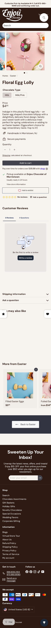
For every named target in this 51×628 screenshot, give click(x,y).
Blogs (5, 532)
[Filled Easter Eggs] (20, 388)
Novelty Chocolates (12, 510)
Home (5, 76)
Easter (13, 76)
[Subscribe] (40, 477)
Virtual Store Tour (11, 535)
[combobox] (25, 25)
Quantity (6, 144)
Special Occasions (11, 513)
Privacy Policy (9, 550)
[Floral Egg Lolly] (20, 335)
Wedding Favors (10, 517)
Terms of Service (10, 554)
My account (8, 557)
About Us (7, 539)
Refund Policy (9, 543)
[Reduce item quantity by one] (4, 149)
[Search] (46, 25)
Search (5, 495)
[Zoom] (40, 66)
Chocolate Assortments (14, 499)
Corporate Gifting (11, 521)
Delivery (32, 3)
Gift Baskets (8, 502)
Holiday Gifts (8, 506)
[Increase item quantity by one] (14, 149)
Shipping (6, 155)
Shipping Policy (10, 546)
